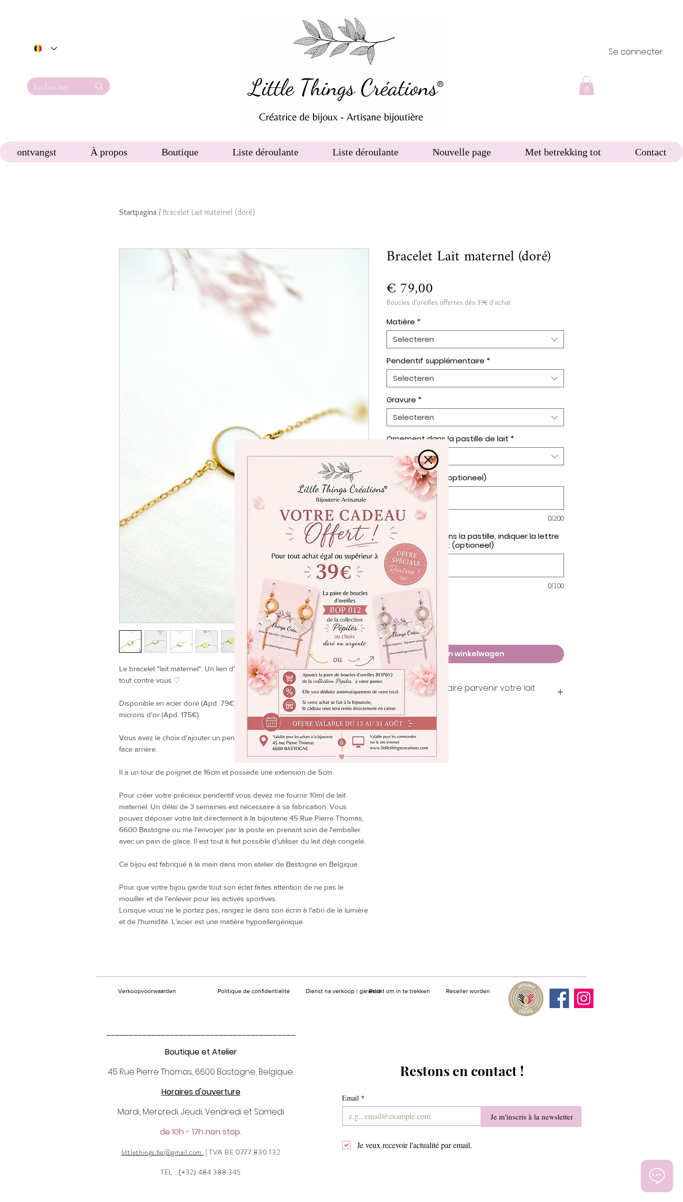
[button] (428, 459)
